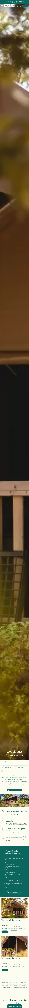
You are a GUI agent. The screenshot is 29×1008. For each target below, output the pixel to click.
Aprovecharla (14, 2)
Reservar (25, 6)
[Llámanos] (20, 6)
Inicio (2, 762)
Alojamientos (8, 762)
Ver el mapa (14, 932)
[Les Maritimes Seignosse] (9, 5)
